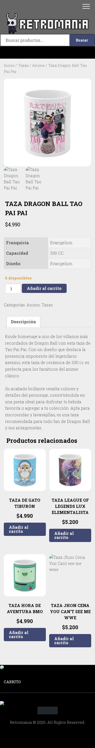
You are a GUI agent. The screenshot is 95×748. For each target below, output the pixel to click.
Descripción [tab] (23, 321)
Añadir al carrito (44, 288)
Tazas (23, 65)
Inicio (9, 65)
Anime (38, 65)
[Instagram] (47, 53)
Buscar (82, 40)
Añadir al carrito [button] (18, 529)
